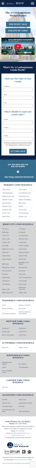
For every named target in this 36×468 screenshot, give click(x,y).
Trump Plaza (22, 284)
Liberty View (22, 259)
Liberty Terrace (6, 259)
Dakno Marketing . (27, 463)
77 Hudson (22, 229)
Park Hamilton (23, 267)
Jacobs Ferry (23, 331)
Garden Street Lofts (8, 196)
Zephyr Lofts (22, 292)
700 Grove (5, 229)
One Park (5, 387)
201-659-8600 (21, 424)
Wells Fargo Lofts (7, 292)
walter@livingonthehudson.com (19, 177)
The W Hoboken (23, 213)
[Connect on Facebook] (18, 172)
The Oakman (6, 284)
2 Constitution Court (25, 193)
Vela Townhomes (24, 411)
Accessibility (28, 460)
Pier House (22, 271)
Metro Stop (22, 203)
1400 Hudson (6, 189)
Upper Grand (6, 216)
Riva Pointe (22, 308)
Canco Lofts (6, 239)
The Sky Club (23, 210)
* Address (6, 86)
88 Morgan (5, 232)
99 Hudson (22, 232)
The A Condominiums (25, 277)
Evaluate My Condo (18, 31)
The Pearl (21, 406)
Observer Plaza (6, 206)
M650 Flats (5, 264)
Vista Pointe (22, 335)
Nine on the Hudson (8, 335)
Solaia (4, 367)
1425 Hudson (23, 189)
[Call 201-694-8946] (2, 3)
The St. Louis (6, 213)
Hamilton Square (24, 252)
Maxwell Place (6, 203)
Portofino (5, 274)
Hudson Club (6, 331)
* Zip (4, 102)
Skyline (21, 206)
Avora (4, 305)
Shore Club (22, 274)
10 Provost (5, 235)
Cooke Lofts (6, 242)
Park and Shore (7, 271)
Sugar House (6, 277)
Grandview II (22, 328)
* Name (5, 136)
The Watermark (23, 367)
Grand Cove (22, 399)
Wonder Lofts (23, 216)
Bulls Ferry (5, 347)
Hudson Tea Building (25, 199)
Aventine (4, 399)
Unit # (5, 94)
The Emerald (22, 281)
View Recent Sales (18, 24)
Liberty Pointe (23, 256)
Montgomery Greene (8, 267)
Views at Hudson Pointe (7, 371)
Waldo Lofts (6, 289)
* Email (5, 119)
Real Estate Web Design (10, 463)
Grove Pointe (23, 249)
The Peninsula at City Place (8, 410)
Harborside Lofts (24, 196)
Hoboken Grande (7, 199)
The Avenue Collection (9, 313)
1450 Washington (7, 193)
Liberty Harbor (6, 256)
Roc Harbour (22, 364)
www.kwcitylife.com (18, 435)
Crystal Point (22, 242)
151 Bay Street (23, 235)
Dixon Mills (5, 246)
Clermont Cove (23, 239)
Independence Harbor (25, 403)
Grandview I (5, 328)
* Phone (5, 127)
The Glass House (7, 406)
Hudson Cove (6, 403)
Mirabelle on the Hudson (7, 363)
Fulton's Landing (23, 246)
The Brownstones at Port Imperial (25, 312)
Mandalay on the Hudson (24, 263)
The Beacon (6, 281)
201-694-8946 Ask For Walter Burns (18, 166)
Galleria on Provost (8, 249)
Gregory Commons (24, 305)
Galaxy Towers (23, 347)
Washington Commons (22, 288)
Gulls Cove (5, 252)
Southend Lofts (6, 210)
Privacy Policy (19, 460)
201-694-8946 (20, 431)
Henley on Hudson (7, 308)
